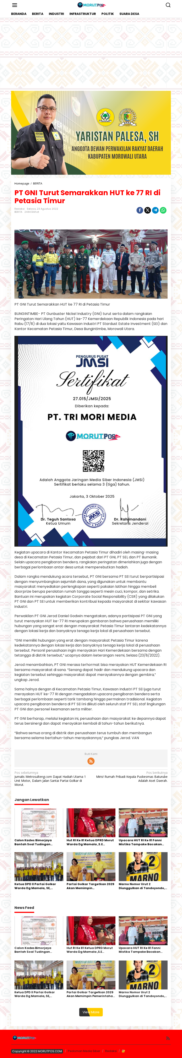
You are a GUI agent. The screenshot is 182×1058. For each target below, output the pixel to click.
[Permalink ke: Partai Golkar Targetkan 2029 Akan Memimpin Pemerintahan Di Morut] (91, 866)
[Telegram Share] (155, 210)
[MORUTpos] (92, 5)
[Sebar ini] (139, 210)
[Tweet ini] (147, 210)
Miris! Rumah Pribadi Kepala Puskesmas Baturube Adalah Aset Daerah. (132, 777)
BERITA (18, 212)
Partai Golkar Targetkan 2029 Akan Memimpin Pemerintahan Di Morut (90, 886)
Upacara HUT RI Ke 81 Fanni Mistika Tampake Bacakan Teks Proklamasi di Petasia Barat (140, 842)
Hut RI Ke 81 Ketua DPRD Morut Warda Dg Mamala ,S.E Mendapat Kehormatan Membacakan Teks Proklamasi (90, 842)
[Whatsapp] (163, 210)
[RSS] (91, 761)
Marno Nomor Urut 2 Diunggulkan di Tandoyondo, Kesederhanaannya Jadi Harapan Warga (142, 886)
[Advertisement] (91, 54)
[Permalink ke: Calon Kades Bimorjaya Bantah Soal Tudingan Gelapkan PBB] (38, 822)
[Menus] (14, 5)
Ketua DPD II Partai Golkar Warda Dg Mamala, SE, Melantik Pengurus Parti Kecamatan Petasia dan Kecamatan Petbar (35, 886)
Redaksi (111, 1051)
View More (91, 1012)
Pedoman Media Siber (84, 1051)
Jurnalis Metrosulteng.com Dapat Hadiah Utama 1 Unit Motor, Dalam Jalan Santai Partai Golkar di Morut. (50, 779)
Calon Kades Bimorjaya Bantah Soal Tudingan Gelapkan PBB (33, 842)
